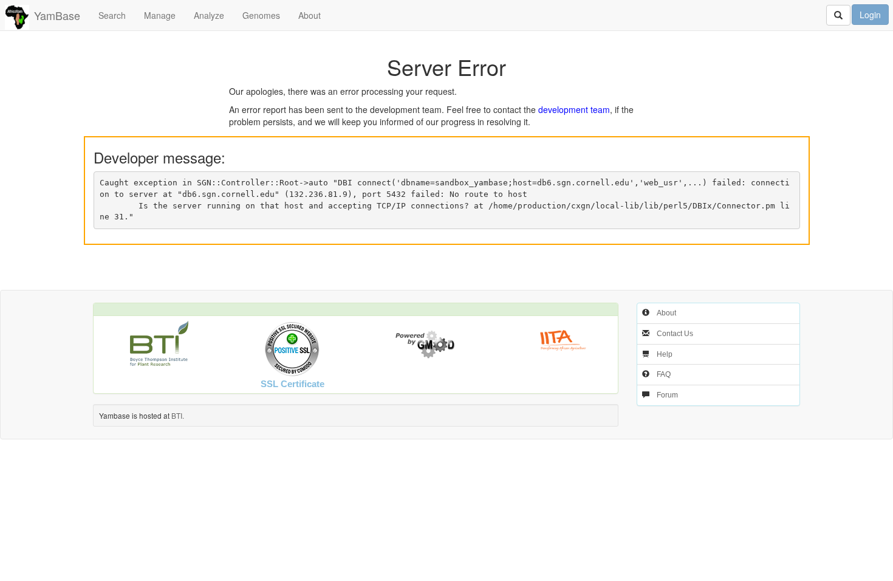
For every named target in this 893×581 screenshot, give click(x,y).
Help (664, 354)
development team (574, 109)
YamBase (57, 15)
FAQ (664, 374)
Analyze (209, 15)
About (309, 15)
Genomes (261, 15)
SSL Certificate (292, 384)
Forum (667, 395)
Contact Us (675, 333)
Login (870, 15)
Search (112, 15)
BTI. (177, 415)
